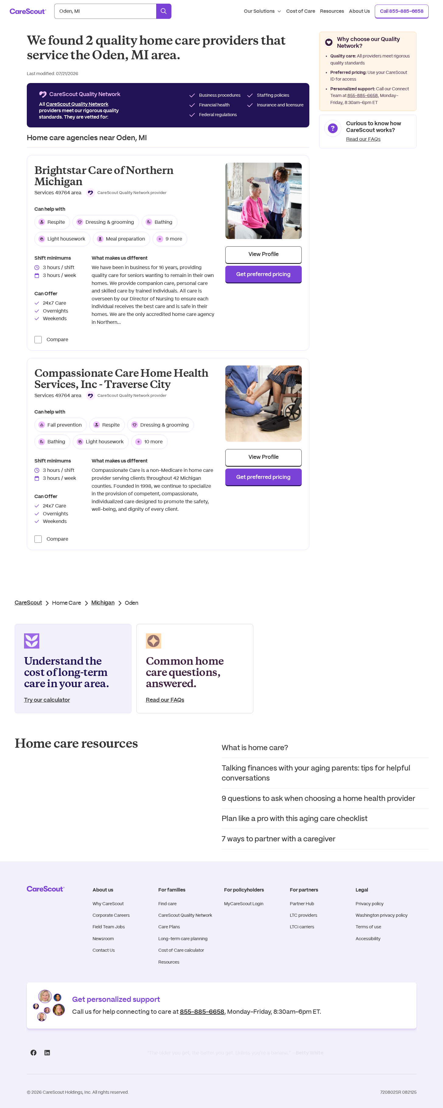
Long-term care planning (183, 938)
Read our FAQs (363, 139)
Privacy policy (370, 903)
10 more (153, 441)
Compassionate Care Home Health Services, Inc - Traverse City (121, 379)
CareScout (28, 603)
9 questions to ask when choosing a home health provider (318, 798)
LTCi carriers (302, 926)
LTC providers (303, 915)
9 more (174, 238)
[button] (126, 192)
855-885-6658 (362, 95)
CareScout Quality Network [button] (77, 104)
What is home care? (255, 747)
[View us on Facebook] (33, 1052)
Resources (168, 962)
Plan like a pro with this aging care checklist (294, 818)
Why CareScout (108, 903)
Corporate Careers (111, 915)
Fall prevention (64, 425)
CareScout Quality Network (185, 915)
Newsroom (103, 938)
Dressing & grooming (110, 222)
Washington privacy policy (382, 915)
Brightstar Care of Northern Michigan (104, 176)
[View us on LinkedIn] (47, 1052)
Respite (56, 222)
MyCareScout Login (243, 903)
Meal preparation (125, 238)
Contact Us (104, 950)
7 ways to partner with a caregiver (279, 839)
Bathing (163, 222)
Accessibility (368, 938)
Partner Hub (302, 903)
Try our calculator (47, 700)
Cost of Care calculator (181, 950)
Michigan (102, 603)
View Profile (263, 254)
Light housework (66, 238)
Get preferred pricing (263, 274)
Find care (167, 903)
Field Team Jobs (109, 926)
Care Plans (169, 926)
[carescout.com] (28, 11)
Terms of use (368, 926)
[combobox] (105, 11)
